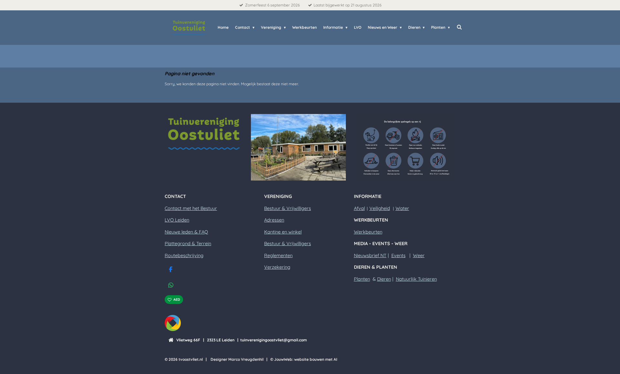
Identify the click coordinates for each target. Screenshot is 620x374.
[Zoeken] (459, 27)
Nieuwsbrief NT (370, 255)
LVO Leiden (177, 220)
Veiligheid (379, 208)
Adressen (274, 220)
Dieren (384, 279)
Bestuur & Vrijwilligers (287, 208)
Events (398, 255)
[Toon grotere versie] (204, 133)
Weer (419, 255)
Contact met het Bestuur (191, 208)
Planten (362, 279)
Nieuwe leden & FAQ (186, 232)
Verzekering (277, 267)
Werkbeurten (368, 232)
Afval (359, 208)
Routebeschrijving (184, 255)
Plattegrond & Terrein (188, 243)
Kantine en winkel (283, 232)
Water (402, 208)
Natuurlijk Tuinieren (416, 279)
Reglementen (278, 255)
